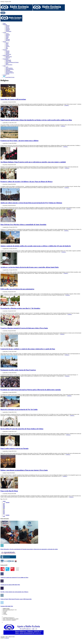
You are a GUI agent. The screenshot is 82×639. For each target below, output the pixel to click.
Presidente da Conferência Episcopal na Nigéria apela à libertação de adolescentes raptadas (31, 389)
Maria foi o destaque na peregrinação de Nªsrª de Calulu (19, 409)
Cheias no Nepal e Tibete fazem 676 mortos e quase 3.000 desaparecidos (16, 599)
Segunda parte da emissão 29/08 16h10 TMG (10, 584)
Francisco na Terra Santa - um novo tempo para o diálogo (19, 140)
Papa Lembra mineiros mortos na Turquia (14, 448)
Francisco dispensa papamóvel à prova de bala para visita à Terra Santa (24, 328)
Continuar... (66, 105)
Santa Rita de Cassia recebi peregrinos (13, 99)
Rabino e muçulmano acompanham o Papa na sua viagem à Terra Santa (24, 470)
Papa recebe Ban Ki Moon (9, 491)
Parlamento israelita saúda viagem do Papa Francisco (18, 370)
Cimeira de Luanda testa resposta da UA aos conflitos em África (14, 577)
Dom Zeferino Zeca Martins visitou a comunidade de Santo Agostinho (23, 224)
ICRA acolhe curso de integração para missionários (17, 289)
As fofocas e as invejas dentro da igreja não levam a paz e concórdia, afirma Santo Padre (30, 267)
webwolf (7, 637)
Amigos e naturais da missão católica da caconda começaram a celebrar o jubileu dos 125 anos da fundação (36, 246)
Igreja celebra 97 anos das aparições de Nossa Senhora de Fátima (22, 429)
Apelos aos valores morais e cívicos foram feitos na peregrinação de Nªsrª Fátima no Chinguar (31, 203)
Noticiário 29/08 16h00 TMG (7, 606)
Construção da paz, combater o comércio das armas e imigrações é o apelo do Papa (28, 349)
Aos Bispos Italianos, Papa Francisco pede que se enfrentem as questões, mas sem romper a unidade (33, 162)
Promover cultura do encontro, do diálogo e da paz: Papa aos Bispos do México (26, 181)
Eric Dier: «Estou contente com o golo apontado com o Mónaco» (14, 591)
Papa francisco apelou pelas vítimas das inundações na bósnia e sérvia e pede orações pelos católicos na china (36, 120)
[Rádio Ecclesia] (17, 10)
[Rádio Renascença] (8, 558)
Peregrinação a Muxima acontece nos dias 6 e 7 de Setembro (20, 308)
